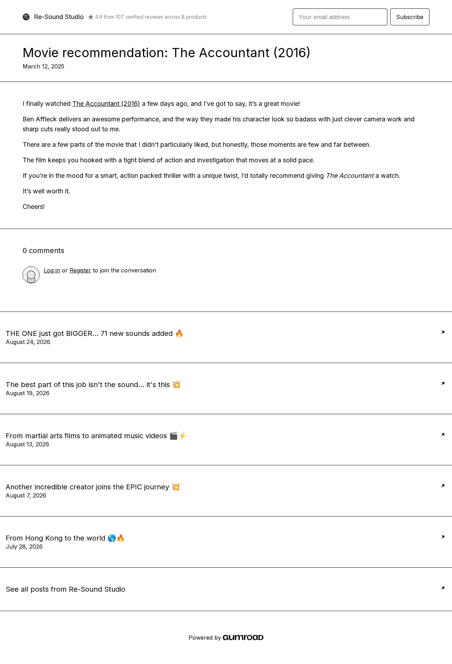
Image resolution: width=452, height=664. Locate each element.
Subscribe (409, 16)
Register (80, 270)
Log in (52, 270)
